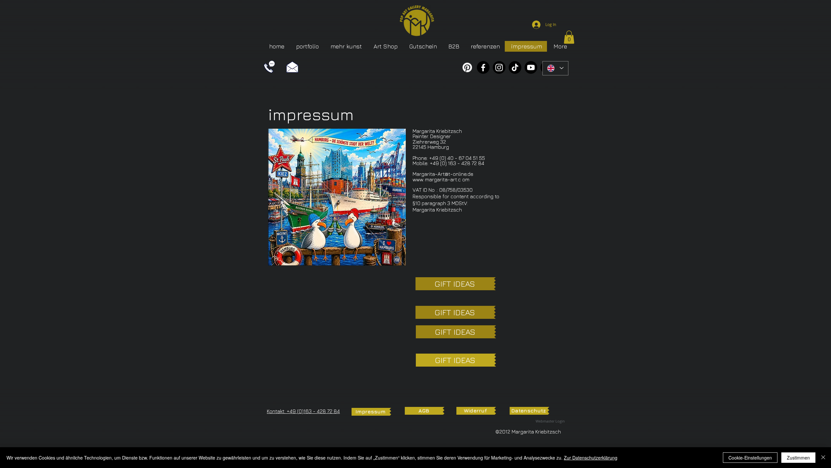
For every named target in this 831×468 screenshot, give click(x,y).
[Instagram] (499, 67)
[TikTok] (515, 67)
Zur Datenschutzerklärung (590, 457)
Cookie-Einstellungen (750, 457)
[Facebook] (483, 67)
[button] (569, 37)
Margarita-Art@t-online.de (443, 174)
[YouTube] (531, 67)
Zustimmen (798, 457)
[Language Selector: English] (555, 68)
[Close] (823, 457)
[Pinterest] (467, 67)
